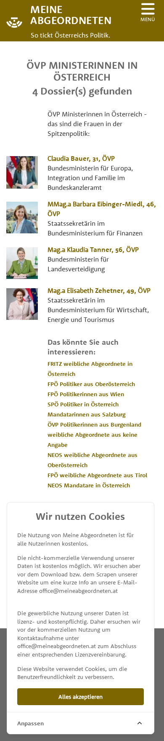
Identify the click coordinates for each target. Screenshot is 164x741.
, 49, (99, 290)
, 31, (81, 158)
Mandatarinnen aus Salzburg (86, 414)
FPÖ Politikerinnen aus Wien (86, 394)
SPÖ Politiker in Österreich (83, 404)
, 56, (93, 249)
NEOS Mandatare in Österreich (89, 485)
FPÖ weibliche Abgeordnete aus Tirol (97, 475)
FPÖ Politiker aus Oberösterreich (91, 384)
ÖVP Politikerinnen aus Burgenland (94, 424)
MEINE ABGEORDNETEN (63, 14)
